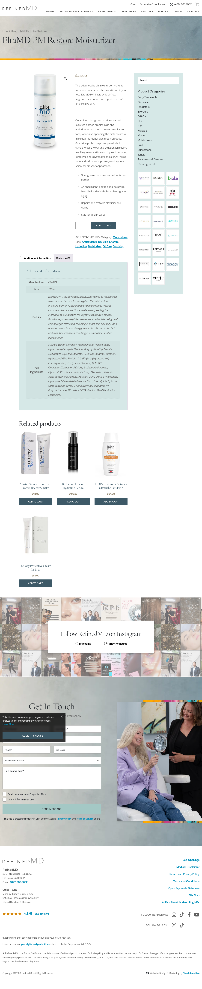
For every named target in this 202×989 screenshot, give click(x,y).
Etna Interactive (191, 973)
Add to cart (103, 225)
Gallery (164, 11)
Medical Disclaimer (187, 867)
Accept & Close (32, 735)
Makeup (142, 130)
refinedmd (85, 643)
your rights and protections (35, 944)
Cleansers (143, 102)
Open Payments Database (183, 888)
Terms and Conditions (186, 881)
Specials (147, 11)
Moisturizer (94, 246)
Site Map (194, 895)
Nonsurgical (107, 11)
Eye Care (143, 111)
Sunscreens (145, 150)
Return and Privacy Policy (184, 874)
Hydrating (81, 246)
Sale (140, 145)
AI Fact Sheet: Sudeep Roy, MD (180, 902)
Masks (141, 135)
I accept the (14, 799)
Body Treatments (147, 97)
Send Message (52, 809)
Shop (133, 4)
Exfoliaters (144, 107)
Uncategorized (146, 164)
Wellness (129, 11)
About (50, 11)
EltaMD (113, 242)
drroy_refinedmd (118, 643)
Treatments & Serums (150, 159)
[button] (65, 78)
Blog (178, 11)
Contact (193, 11)
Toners (141, 154)
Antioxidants (89, 242)
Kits (140, 126)
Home (5, 30)
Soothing (118, 246)
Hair (140, 121)
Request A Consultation (152, 4)
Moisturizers (120, 237)
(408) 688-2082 (19, 882)
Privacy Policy (64, 818)
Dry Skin (103, 242)
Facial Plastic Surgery (76, 11)
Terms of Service (84, 818)
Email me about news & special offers (27, 794)
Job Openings (191, 860)
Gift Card (143, 116)
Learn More (8, 724)
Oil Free (107, 246)
